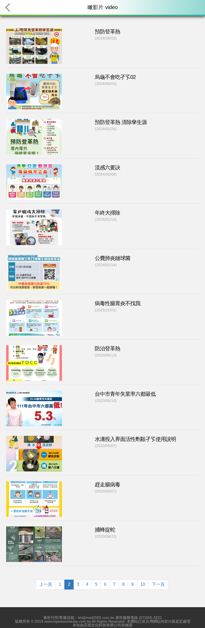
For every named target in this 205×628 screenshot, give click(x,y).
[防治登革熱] (34, 382)
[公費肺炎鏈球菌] (34, 291)
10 (142, 584)
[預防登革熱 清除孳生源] (34, 156)
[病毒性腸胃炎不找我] (34, 337)
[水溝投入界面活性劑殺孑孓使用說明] (34, 473)
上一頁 (45, 584)
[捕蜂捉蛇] (34, 563)
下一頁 (158, 584)
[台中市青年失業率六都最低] (34, 427)
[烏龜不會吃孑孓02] (34, 110)
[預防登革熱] (34, 65)
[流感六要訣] (34, 201)
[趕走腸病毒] (34, 518)
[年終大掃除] (34, 246)
